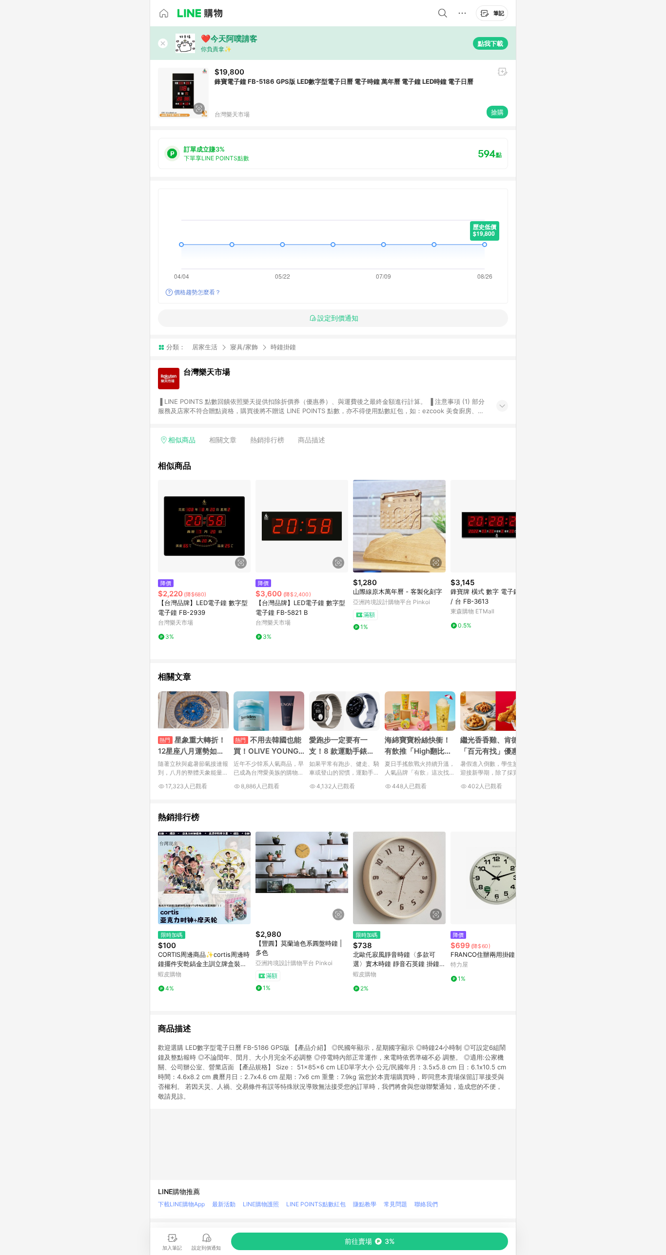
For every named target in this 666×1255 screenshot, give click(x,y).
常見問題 (395, 1204)
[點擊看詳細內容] (204, 526)
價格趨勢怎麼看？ (197, 292)
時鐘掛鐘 (283, 347)
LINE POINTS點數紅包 (316, 1204)
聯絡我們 (426, 1204)
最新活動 (223, 1204)
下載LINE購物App (181, 1204)
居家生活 (204, 347)
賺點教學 (364, 1204)
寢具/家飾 (244, 347)
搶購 (497, 112)
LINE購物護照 (261, 1204)
